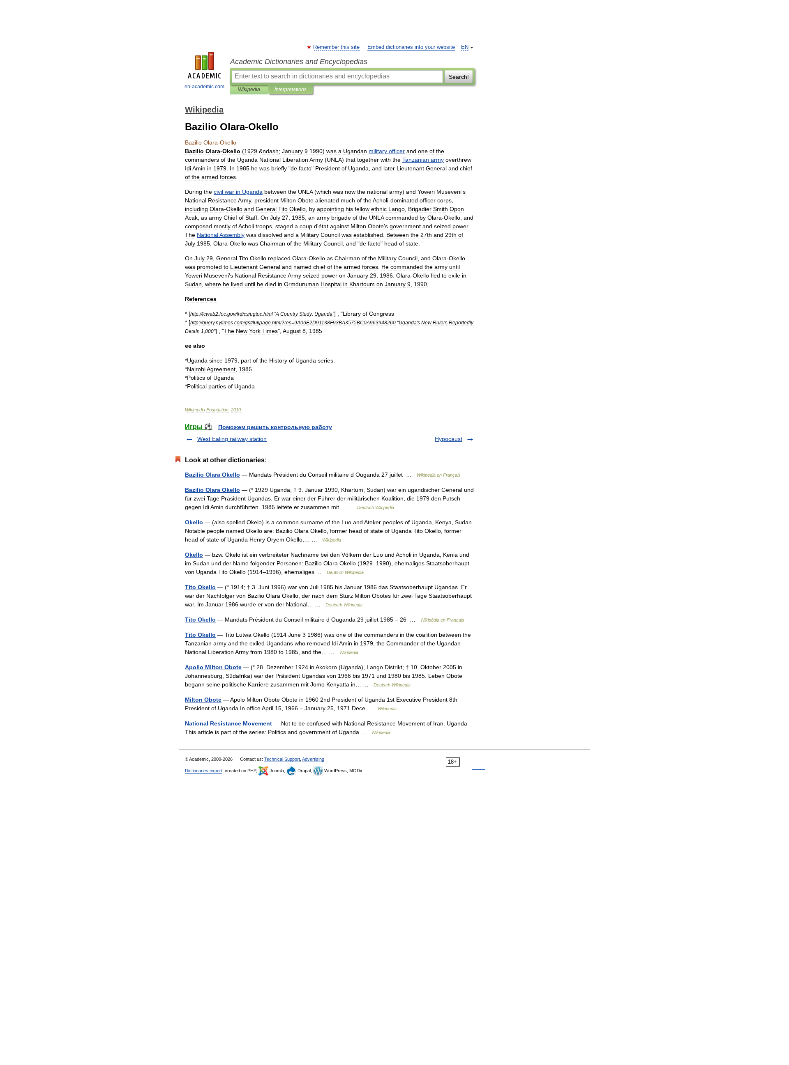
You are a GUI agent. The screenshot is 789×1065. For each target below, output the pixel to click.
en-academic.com (204, 87)
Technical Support (282, 759)
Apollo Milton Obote (213, 667)
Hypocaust (448, 439)
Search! (459, 76)
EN (464, 47)
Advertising (313, 759)
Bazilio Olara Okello (212, 474)
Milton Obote (203, 699)
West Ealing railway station (232, 439)
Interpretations (291, 89)
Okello (194, 522)
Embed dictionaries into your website (411, 47)
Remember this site (337, 47)
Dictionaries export (203, 770)
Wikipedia (249, 89)
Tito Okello (200, 587)
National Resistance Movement (228, 723)
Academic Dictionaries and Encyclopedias (298, 61)
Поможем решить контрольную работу (275, 427)
